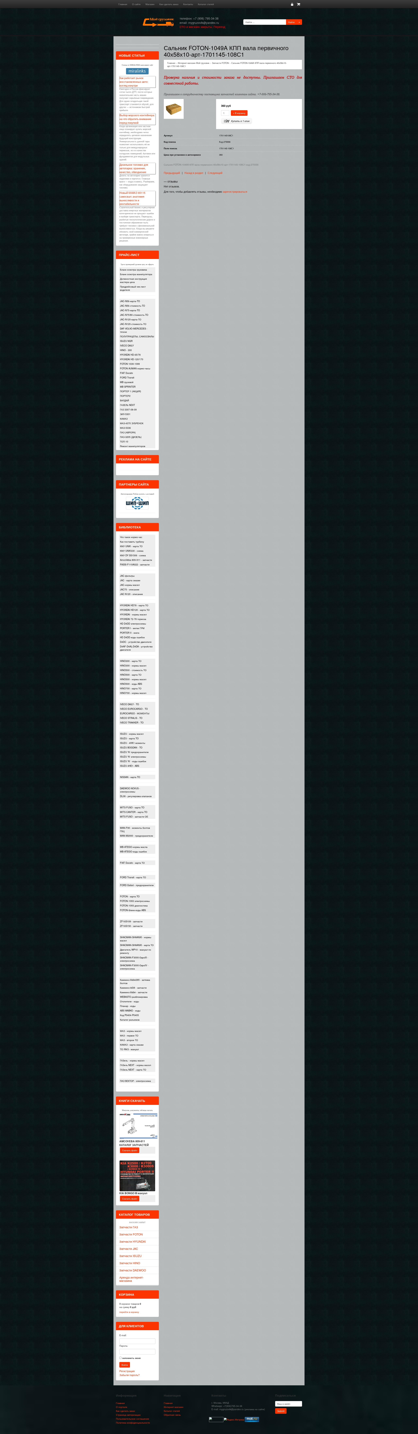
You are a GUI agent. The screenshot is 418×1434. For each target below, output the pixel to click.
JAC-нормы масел (130, 584)
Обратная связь (172, 1414)
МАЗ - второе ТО (129, 1040)
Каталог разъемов (129, 1019)
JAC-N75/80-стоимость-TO (134, 314)
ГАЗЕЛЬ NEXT (127, 405)
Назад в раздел (194, 173)
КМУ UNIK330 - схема (131, 550)
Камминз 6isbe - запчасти (133, 992)
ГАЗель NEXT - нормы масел (135, 1065)
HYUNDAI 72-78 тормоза (133, 619)
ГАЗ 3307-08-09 (128, 409)
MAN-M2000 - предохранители (136, 835)
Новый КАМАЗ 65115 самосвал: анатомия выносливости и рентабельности (132, 198)
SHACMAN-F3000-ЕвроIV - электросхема (134, 967)
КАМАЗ (124, 418)
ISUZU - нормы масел (132, 733)
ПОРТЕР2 (125, 395)
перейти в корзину (129, 1312)
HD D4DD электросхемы (133, 623)
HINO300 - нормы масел (133, 665)
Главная (122, 4)
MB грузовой (126, 382)
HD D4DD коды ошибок (132, 637)
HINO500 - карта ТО (130, 674)
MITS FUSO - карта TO (132, 807)
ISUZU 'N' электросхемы (133, 756)
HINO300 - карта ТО (130, 661)
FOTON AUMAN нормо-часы (135, 368)
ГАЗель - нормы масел (132, 1060)
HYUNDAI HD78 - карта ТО (134, 605)
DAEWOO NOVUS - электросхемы (130, 790)
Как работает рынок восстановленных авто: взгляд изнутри (134, 81)
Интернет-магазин (173, 1407)
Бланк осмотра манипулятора (136, 274)
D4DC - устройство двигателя (136, 641)
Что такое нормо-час (131, 537)
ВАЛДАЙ (124, 400)
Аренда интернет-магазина (131, 1279)
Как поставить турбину (132, 541)
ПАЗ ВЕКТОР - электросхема (135, 1080)
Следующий (215, 173)
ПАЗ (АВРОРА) (128, 432)
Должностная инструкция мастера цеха (133, 280)
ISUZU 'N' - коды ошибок (133, 761)
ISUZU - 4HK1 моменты (132, 743)
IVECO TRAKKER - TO (132, 722)
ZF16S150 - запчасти (131, 926)
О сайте (136, 4)
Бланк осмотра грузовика (133, 269)
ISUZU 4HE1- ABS (129, 765)
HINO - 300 (126, 350)
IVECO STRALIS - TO (131, 718)
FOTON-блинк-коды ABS (133, 910)
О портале (121, 1407)
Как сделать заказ (168, 4)
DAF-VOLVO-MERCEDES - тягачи (133, 330)
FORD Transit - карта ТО (133, 877)
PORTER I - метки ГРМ (132, 628)
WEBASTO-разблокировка (134, 996)
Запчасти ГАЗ (128, 1227)
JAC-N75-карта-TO (130, 310)
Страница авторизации (128, 1414)
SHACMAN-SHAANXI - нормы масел (135, 939)
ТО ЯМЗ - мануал (129, 1049)
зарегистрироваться (235, 191)
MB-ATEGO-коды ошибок (133, 851)
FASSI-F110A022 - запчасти (135, 564)
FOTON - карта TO (130, 896)
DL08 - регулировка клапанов (136, 796)
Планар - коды (128, 1006)
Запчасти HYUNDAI (132, 1241)
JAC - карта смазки (130, 580)
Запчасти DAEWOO (132, 1270)
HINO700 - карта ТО (130, 688)
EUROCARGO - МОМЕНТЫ (134, 713)
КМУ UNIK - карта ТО (131, 546)
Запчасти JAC (128, 1248)
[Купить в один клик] (236, 120)
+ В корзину (239, 113)
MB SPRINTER (128, 386)
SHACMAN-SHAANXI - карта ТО (137, 945)
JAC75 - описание (129, 589)
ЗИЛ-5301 (125, 414)
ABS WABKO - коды (130, 1010)
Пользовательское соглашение (132, 1418)
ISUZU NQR (126, 341)
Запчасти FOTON (131, 1234)
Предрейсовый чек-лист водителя (133, 288)
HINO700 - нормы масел (133, 693)
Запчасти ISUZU (130, 1256)
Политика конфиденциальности (133, 1422)
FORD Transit (127, 377)
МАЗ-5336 (125, 427)
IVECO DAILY (127, 345)
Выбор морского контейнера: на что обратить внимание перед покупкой (137, 119)
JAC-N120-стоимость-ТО (133, 324)
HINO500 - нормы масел (133, 679)
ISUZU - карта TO (129, 738)
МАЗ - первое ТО (129, 1035)
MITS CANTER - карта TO (133, 812)
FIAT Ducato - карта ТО (132, 862)
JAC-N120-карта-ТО (130, 319)
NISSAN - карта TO (130, 777)
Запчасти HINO (129, 1263)
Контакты (188, 4)
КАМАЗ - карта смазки (132, 1044)
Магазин (149, 4)
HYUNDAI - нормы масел (133, 614)
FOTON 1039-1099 (130, 363)
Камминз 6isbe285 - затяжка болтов (135, 981)
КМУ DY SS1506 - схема (133, 555)
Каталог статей (206, 4)
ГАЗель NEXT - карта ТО (133, 1069)
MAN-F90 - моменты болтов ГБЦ (135, 829)
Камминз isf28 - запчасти (133, 987)
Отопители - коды (129, 1001)
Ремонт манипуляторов (132, 446)
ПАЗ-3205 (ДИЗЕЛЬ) (131, 437)
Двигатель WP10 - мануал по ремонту (135, 951)
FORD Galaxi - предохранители (137, 885)
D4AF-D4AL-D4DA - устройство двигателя (136, 648)
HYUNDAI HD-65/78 (130, 354)
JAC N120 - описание (131, 594)
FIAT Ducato (126, 373)
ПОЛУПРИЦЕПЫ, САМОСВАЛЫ (137, 336)
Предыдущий (172, 173)
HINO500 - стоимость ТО (133, 670)
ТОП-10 (124, 441)
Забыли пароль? (129, 1375)
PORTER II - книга (129, 632)
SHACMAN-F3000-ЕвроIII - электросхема (134, 959)
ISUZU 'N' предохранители (134, 752)
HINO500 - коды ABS (131, 683)
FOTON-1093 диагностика (134, 905)
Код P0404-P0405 (129, 1015)
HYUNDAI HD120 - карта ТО (135, 609)
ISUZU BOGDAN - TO (131, 747)
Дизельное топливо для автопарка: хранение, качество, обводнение (134, 168)
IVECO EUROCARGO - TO (134, 708)
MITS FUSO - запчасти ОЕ (134, 816)
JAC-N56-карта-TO (130, 301)
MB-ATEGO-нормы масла (133, 847)
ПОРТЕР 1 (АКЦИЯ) (130, 391)
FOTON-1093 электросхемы (135, 901)
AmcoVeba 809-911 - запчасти (136, 559)
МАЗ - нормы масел (130, 1031)
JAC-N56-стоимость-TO (132, 305)
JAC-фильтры (127, 575)
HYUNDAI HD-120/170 (131, 359)
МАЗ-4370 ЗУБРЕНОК (131, 423)
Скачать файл (129, 1150)
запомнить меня (131, 1358)
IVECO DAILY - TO (129, 704)
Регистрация (127, 1371)
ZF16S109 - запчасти (131, 921)
